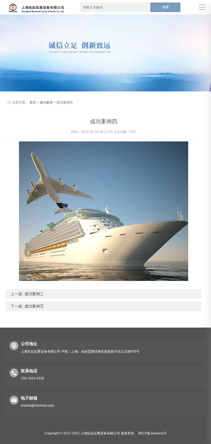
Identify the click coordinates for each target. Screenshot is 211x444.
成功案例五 (33, 306)
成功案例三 (33, 294)
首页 (32, 102)
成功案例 (46, 102)
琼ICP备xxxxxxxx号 (152, 433)
